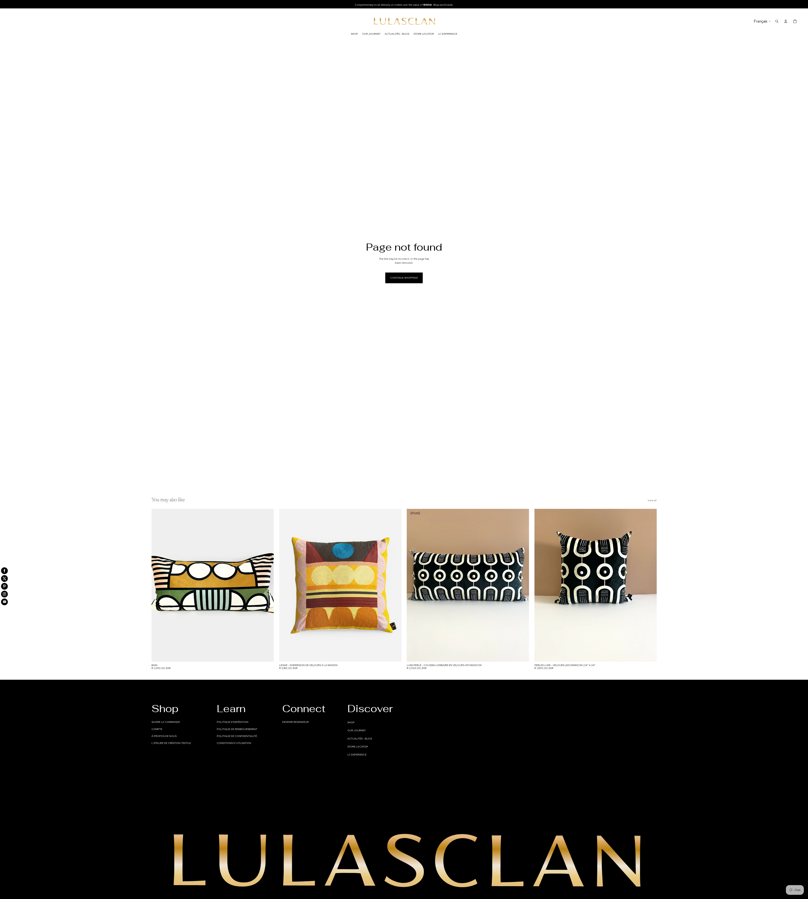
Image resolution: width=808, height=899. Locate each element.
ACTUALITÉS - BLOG (359, 738)
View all (652, 500)
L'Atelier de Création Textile (171, 743)
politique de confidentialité (237, 736)
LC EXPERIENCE (357, 754)
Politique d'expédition (232, 722)
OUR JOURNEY (356, 730)
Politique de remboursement (237, 729)
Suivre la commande (166, 722)
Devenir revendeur (295, 722)
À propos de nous (164, 736)
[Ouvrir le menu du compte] (785, 21)
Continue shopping (404, 277)
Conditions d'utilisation (234, 743)
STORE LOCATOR (357, 746)
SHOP (351, 722)
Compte (157, 729)
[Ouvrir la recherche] (776, 21)
